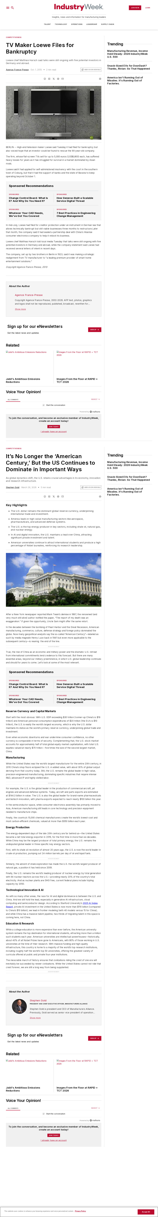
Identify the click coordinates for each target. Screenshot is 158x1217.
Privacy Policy (80, 1211)
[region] (53, 405)
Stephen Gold (12, 487)
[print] (100, 79)
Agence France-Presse (17, 69)
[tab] (13, 399)
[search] (12, 8)
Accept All (146, 1212)
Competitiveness (13, 37)
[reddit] (58, 79)
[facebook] (45, 79)
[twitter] (53, 79)
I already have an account (54, 431)
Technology (61, 24)
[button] (8, 8)
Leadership (91, 24)
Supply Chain (107, 24)
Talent (47, 24)
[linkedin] (49, 79)
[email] (62, 79)
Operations (76, 24)
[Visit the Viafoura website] (95, 412)
